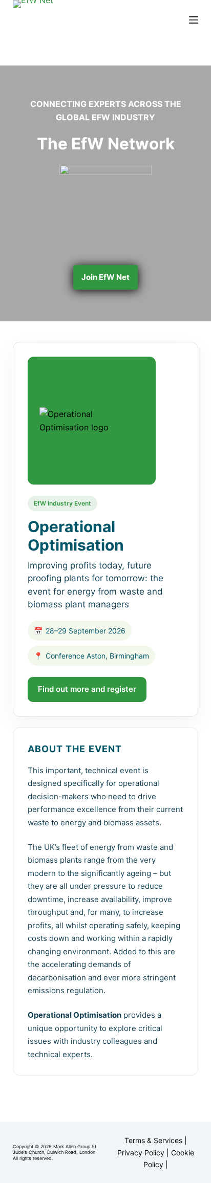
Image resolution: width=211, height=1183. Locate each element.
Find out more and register (87, 689)
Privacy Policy (140, 1152)
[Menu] (193, 20)
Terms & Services (153, 1140)
